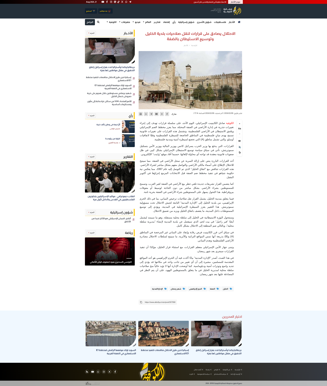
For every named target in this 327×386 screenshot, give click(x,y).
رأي (174, 22)
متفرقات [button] (125, 22)
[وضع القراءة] (239, 141)
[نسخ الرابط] (141, 302)
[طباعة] (141, 114)
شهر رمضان (176, 289)
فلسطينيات (220, 22)
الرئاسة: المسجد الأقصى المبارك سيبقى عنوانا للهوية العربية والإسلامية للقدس (198, 2)
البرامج (90, 22)
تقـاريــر (157, 22)
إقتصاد (166, 22)
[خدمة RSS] (87, 372)
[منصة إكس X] (109, 372)
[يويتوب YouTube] (93, 372)
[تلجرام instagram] (104, 372)
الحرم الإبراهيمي (195, 289)
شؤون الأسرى (204, 22)
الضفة (212, 289)
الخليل (226, 289)
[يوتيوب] (156, 114)
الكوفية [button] (112, 22)
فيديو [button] (137, 22)
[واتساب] (146, 114)
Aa (239, 128)
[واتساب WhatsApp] (98, 372)
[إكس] (162, 114)
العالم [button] (148, 22)
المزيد (92, 33)
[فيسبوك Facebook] (115, 372)
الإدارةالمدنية (157, 289)
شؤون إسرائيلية (186, 22)
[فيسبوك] (167, 114)
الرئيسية (194, 45)
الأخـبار (232, 22)
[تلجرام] (151, 114)
